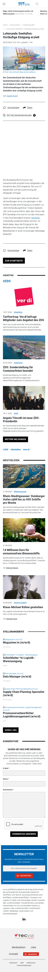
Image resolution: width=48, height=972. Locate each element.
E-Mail (5, 768)
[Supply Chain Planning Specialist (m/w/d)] (20, 689)
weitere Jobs (11, 730)
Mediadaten (18, 947)
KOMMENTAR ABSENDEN (24, 834)
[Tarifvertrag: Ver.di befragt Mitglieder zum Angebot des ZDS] (24, 297)
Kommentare (13, 107)
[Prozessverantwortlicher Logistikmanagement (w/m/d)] (24, 709)
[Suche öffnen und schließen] (36, 4)
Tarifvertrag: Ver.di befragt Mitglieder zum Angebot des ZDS (23, 318)
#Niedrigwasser (20, 492)
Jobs (33, 947)
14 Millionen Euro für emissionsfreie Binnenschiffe (21, 551)
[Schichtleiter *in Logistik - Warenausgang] (20, 655)
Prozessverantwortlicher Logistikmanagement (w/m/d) (21, 715)
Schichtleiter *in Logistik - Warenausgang (19, 659)
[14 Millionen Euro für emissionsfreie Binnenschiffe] (24, 530)
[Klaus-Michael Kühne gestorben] (24, 587)
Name (5, 779)
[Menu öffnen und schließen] (5, 4)
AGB (21, 963)
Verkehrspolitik (29, 25)
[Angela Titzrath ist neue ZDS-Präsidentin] (24, 398)
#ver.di (26, 449)
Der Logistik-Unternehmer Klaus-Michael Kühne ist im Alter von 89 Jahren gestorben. (24, 612)
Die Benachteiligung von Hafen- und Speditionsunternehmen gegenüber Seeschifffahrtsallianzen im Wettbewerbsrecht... (22, 378)
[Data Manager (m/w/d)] (13, 673)
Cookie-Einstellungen (24, 965)
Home (5, 25)
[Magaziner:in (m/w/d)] (12, 639)
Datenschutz (31, 963)
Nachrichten (15, 25)
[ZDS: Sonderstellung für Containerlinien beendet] (24, 347)
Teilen (29, 107)
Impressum (13, 963)
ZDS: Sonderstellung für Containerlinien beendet (18, 369)
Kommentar (8, 790)
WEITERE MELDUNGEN (15, 439)
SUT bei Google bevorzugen (19, 115)
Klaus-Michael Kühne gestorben (23, 607)
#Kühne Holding (20, 603)
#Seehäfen (18, 312)
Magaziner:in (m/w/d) (16, 642)
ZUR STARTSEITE (14, 260)
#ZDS (7, 281)
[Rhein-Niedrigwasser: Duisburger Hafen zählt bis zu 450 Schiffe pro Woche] (24, 476)
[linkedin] (24, 919)
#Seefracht (18, 363)
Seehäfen (35, 217)
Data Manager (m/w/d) (17, 676)
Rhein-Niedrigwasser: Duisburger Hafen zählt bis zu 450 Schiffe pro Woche (24, 499)
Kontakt (13, 953)
